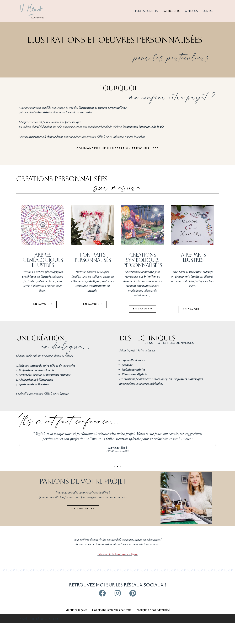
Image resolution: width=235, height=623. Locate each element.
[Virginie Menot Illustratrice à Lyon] (31, 11)
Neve (22, 618)
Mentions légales (76, 610)
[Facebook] (102, 593)
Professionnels (146, 11)
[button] (19, 445)
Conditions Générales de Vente (111, 610)
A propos (191, 11)
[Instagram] (117, 593)
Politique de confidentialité (153, 610)
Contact (209, 11)
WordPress (51, 618)
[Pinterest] (132, 593)
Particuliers (171, 11)
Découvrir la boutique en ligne (118, 554)
